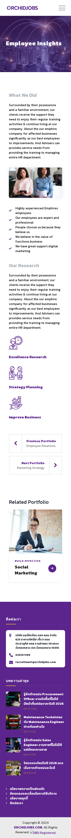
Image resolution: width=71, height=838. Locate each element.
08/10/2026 (30, 754)
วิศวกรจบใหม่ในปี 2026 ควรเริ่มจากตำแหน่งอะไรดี (43, 765)
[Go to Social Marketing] (52, 568)
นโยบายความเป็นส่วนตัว (27, 788)
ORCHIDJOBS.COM (28, 827)
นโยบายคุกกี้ (19, 798)
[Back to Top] (62, 801)
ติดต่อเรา (16, 803)
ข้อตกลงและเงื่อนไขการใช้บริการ (33, 793)
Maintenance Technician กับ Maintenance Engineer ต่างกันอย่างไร (44, 722)
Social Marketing (26, 570)
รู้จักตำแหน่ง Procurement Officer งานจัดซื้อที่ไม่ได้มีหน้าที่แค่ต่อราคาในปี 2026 (44, 699)
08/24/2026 (30, 708)
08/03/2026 (30, 772)
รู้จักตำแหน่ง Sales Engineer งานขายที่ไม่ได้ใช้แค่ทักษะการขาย (43, 745)
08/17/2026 (30, 731)
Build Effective (28, 561)
